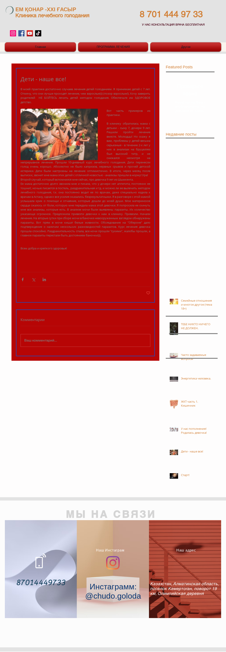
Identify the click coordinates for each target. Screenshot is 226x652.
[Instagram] (113, 563)
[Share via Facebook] (23, 279)
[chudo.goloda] (13, 33)
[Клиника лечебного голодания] (21, 33)
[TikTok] (38, 33)
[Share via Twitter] (33, 279)
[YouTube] (30, 33)
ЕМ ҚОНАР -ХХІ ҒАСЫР (45, 9)
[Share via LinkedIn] (44, 279)
